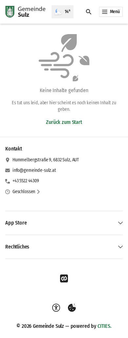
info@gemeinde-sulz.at (34, 170)
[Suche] (88, 12)
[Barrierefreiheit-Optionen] (56, 308)
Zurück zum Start (64, 122)
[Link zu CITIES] (64, 279)
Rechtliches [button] (17, 247)
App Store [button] (16, 223)
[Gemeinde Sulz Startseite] (25, 12)
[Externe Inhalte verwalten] (72, 308)
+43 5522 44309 (25, 181)
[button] (26, 192)
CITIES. (104, 326)
